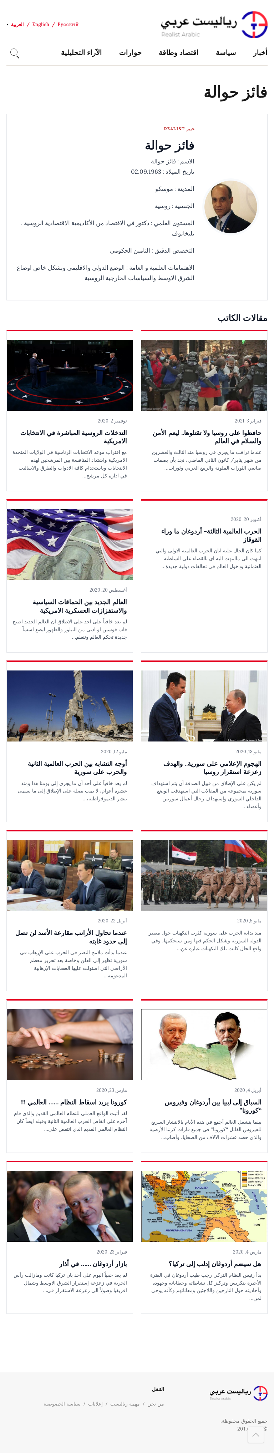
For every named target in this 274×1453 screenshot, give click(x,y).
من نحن (155, 1403)
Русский (68, 24)
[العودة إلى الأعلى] (256, 1435)
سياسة (226, 52)
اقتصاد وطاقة (179, 52)
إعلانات (95, 1403)
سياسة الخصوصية (62, 1403)
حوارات (130, 52)
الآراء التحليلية (81, 52)
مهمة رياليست (125, 1403)
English (40, 24)
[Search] (13, 52)
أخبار (260, 52)
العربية (17, 24)
